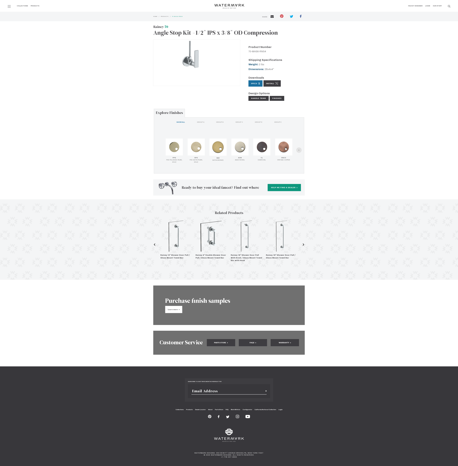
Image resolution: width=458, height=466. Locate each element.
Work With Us (235, 409)
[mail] (272, 16)
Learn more (173, 309)
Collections (22, 6)
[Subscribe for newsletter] (265, 391)
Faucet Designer (415, 6)
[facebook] (301, 16)
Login (427, 6)
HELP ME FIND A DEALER (283, 187)
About (210, 409)
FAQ (227, 409)
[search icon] (7, 5)
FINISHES (277, 98)
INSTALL (270, 83)
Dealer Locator (200, 409)
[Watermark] (229, 6)
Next (303, 244)
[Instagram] (237, 417)
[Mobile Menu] (9, 6)
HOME (155, 16)
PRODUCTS (165, 16)
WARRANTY (284, 342)
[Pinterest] (209, 417)
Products (35, 6)
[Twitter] (228, 417)
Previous (154, 244)
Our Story (437, 6)
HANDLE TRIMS (258, 98)
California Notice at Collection (265, 409)
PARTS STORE (220, 342)
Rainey (160, 26)
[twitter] (291, 16)
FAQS (252, 342)
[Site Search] (449, 6)
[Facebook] (219, 417)
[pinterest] (281, 16)
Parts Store (219, 409)
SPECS (254, 83)
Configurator (247, 409)
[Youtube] (247, 417)
